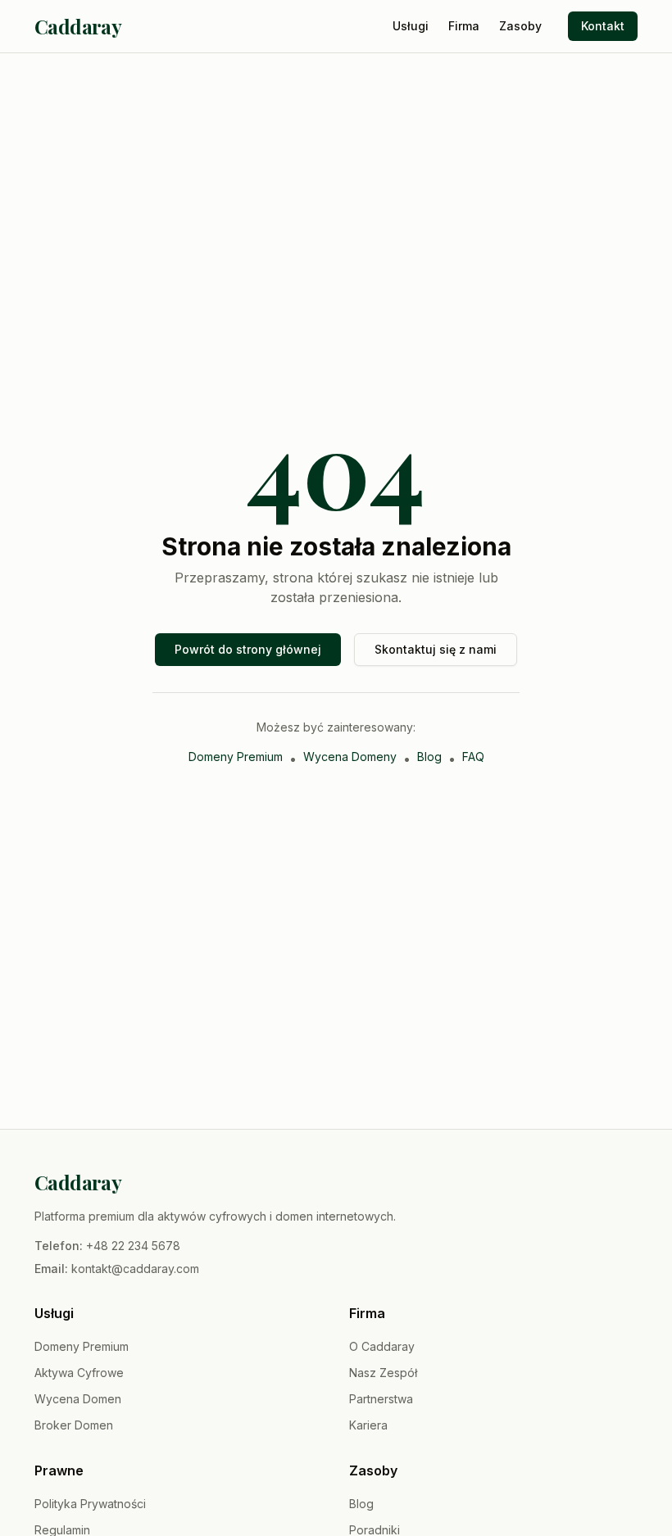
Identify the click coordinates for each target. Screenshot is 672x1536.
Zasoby (520, 26)
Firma (463, 26)
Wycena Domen (77, 1399)
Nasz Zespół (383, 1373)
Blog (429, 756)
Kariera (368, 1425)
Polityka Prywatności (90, 1504)
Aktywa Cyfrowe (79, 1373)
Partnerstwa (381, 1399)
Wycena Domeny (350, 756)
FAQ (473, 756)
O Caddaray (382, 1346)
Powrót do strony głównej (248, 649)
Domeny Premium (235, 756)
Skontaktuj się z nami (436, 649)
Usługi (411, 26)
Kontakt (602, 26)
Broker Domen (73, 1425)
